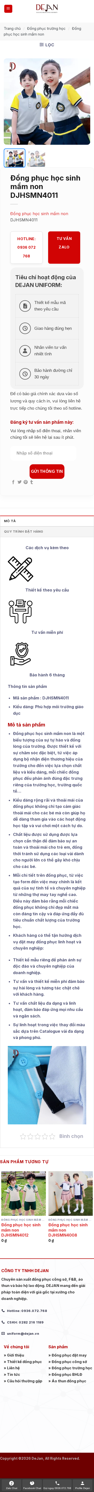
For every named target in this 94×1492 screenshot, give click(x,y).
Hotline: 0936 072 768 (26, 247)
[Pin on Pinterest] (26, 482)
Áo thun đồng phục (69, 1381)
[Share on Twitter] (20, 482)
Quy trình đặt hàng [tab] (23, 531)
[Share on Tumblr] (32, 482)
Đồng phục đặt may (69, 1355)
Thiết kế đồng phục (24, 1362)
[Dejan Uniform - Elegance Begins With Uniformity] (47, 9)
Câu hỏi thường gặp (24, 1381)
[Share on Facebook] (13, 482)
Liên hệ (13, 1368)
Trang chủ (12, 28)
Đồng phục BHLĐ (67, 1374)
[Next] (82, 101)
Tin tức (13, 1374)
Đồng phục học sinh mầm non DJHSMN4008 (68, 1230)
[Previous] (11, 101)
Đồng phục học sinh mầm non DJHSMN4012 (21, 1230)
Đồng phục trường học (46, 28)
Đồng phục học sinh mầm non (39, 213)
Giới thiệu (15, 1355)
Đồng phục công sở (69, 1362)
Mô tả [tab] (10, 521)
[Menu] (8, 9)
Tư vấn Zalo (64, 242)
